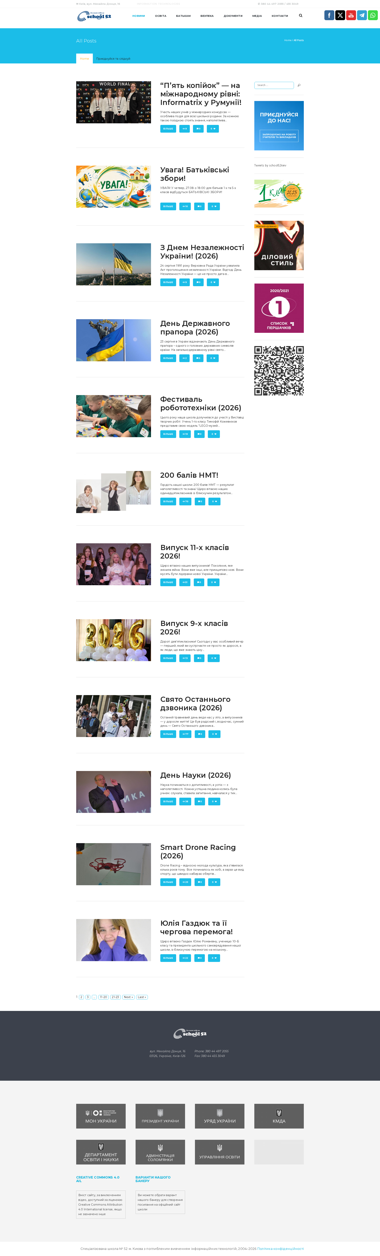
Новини (138, 15)
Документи (233, 15)
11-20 (103, 997)
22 (186, 958)
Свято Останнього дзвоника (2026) (195, 703)
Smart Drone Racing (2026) (198, 851)
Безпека (207, 15)
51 (186, 582)
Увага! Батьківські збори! (194, 174)
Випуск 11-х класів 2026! (194, 551)
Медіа (257, 15)
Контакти (280, 15)
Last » (142, 997)
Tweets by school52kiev (270, 165)
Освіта (160, 15)
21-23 (115, 997)
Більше (168, 128)
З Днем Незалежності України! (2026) (202, 251)
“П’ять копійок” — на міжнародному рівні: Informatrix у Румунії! (201, 94)
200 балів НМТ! (189, 475)
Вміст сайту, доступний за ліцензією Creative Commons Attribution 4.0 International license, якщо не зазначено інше (100, 1204)
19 (186, 434)
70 (187, 501)
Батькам (183, 15)
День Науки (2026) (195, 775)
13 (186, 658)
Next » (128, 997)
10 (186, 206)
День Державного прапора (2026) (195, 327)
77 (187, 734)
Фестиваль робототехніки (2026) (200, 403)
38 (186, 801)
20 (186, 882)
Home (288, 40)
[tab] (84, 59)
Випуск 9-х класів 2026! (194, 627)
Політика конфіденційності (280, 1249)
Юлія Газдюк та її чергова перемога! (196, 927)
